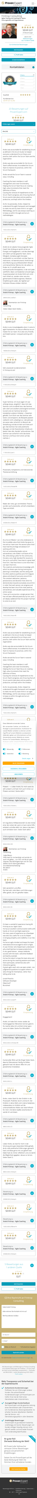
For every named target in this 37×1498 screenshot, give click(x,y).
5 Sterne (22, 75)
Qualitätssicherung (20, 1488)
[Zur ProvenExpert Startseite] (12, 4)
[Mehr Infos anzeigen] (10, 80)
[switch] (19, 749)
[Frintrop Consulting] (9, 30)
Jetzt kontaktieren (19, 60)
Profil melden (19, 1374)
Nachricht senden (18, 1352)
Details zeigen (26, 758)
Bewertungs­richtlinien (8, 1488)
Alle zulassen (18, 763)
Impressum (18, 1490)
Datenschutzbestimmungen (21, 1358)
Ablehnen (18, 774)
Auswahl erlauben (18, 768)
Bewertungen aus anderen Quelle (27, 39)
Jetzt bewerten (18, 50)
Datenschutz (30, 1488)
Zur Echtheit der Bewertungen (18, 44)
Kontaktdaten (17, 67)
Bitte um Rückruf (10, 1347)
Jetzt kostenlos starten (18, 1469)
